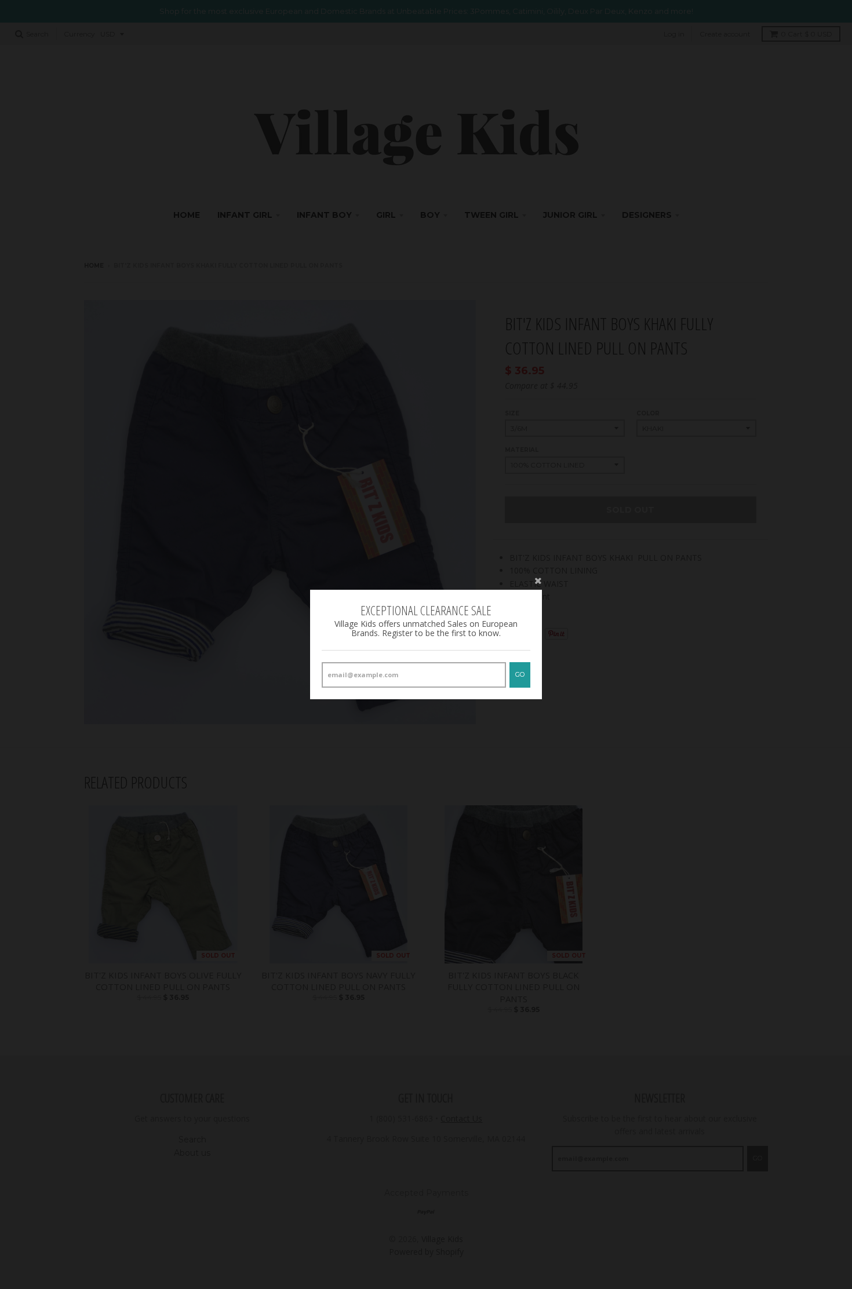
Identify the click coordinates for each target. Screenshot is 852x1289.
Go (520, 674)
